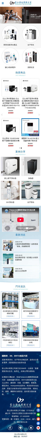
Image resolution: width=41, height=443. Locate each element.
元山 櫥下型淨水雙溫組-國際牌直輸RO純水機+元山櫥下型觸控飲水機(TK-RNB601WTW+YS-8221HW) (16, 103)
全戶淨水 (31, 45)
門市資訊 (20, 287)
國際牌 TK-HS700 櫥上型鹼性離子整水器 (16, 139)
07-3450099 (24, 416)
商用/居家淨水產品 (10, 45)
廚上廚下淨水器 (10, 178)
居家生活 (31, 67)
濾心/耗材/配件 (10, 67)
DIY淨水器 (10, 202)
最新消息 (20, 235)
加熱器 (30, 178)
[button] (1, 15)
